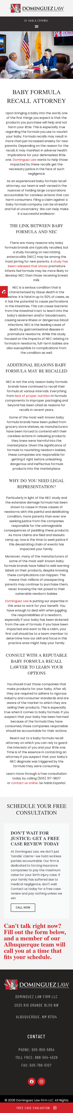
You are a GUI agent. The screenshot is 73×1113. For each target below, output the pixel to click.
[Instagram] (41, 1081)
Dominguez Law (24, 159)
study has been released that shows (38, 263)
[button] (37, 26)
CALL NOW (23, 907)
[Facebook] (32, 1081)
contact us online (24, 783)
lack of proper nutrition (32, 396)
